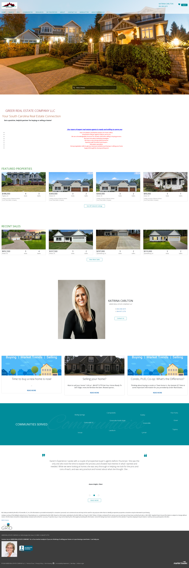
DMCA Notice (5, 520)
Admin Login (80, 563)
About (62, 12)
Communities (28, 12)
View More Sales (94, 259)
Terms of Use (30, 563)
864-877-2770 (121, 311)
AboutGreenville (98, 12)
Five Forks (174, 413)
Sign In (184, 5)
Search (11, 12)
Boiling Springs (80, 415)
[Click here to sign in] (179, 5)
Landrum (112, 430)
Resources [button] (40, 12)
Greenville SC (89, 422)
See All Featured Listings (94, 206)
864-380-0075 (163, 6)
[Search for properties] (74, 88)
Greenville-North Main (118, 420)
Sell (18, 12)
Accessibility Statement (62, 563)
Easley (142, 415)
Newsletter (84, 12)
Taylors (175, 429)
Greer (176, 420)
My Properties (51, 12)
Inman (80, 432)
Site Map (72, 563)
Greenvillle (147, 423)
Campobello (111, 413)
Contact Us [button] (120, 318)
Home (3, 12)
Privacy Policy (39, 563)
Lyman (144, 432)
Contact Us (72, 12)
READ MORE (94, 500)
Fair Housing (48, 563)
